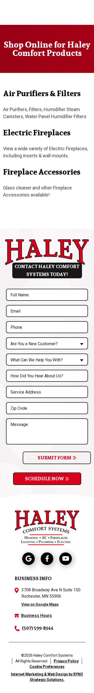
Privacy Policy (66, 661)
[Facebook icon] (47, 558)
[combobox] (47, 343)
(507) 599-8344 (37, 628)
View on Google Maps (40, 604)
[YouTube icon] (65, 558)
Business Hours (36, 615)
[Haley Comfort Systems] (47, 527)
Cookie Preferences (47, 667)
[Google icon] (28, 558)
